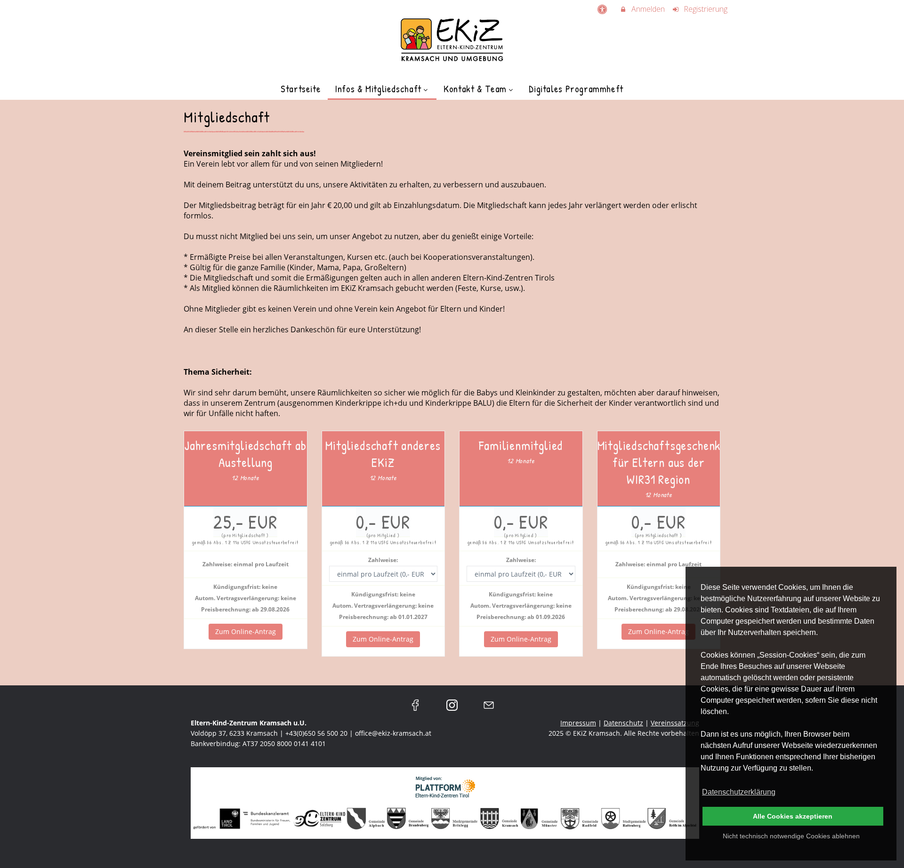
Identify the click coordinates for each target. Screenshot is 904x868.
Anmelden (647, 9)
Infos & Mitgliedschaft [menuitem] (378, 88)
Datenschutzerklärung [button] (738, 792)
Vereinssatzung (675, 722)
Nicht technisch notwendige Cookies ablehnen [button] (791, 836)
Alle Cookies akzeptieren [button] (792, 816)
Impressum (578, 722)
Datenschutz (623, 722)
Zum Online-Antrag (245, 631)
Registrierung (704, 9)
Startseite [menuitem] (301, 88)
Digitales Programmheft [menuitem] (576, 88)
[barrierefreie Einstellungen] (603, 9)
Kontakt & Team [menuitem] (475, 88)
